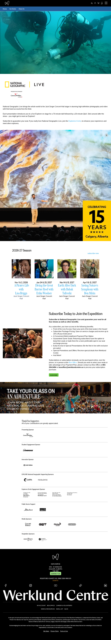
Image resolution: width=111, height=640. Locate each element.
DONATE (55, 580)
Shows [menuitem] (5, 8)
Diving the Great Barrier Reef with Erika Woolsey (44, 289)
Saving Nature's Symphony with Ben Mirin (89, 289)
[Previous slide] (101, 135)
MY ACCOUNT (41, 605)
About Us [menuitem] (21, 8)
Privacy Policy (55, 631)
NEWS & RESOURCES (48, 609)
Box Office (73, 362)
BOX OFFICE (51, 605)
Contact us (55, 573)
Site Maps (46, 631)
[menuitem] (95, 3)
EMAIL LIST (59, 609)
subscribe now (93, 253)
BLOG (66, 609)
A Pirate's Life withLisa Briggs (21, 289)
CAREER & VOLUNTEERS (64, 605)
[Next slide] (106, 135)
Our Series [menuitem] (12, 8)
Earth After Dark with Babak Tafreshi (67, 289)
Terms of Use (64, 631)
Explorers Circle (75, 121)
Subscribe (53, 375)
